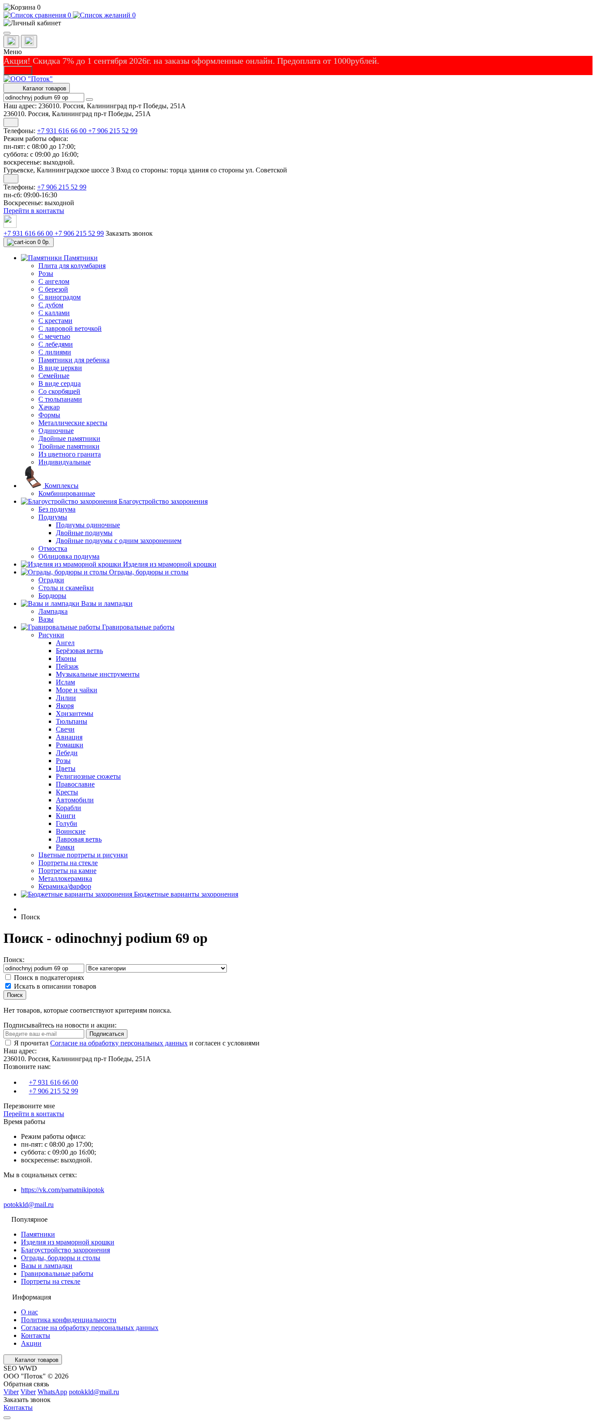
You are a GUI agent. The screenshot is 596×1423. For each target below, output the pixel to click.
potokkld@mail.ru (28, 1204)
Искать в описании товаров (55, 986)
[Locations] (11, 41)
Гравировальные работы (57, 1273)
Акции (31, 1343)
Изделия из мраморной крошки (67, 1242)
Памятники (38, 1234)
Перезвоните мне (29, 1106)
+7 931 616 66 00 (62, 130)
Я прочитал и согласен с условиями (137, 1043)
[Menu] (6, 33)
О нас (29, 1312)
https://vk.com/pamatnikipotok (62, 1189)
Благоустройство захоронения (65, 1250)
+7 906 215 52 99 (112, 130)
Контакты (35, 1335)
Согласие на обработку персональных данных (119, 1043)
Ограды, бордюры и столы (60, 1257)
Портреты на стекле (50, 1281)
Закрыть (18, 70)
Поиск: (13, 959)
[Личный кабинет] (298, 23)
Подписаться (106, 1034)
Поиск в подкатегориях (49, 977)
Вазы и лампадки (46, 1265)
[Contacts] (29, 41)
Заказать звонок (129, 233)
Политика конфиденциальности (68, 1319)
